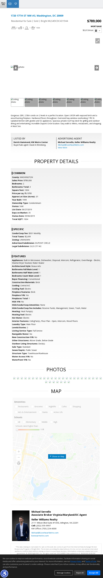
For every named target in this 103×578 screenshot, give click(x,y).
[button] (4, 573)
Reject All (80, 573)
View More (62, 147)
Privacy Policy (75, 561)
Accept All (93, 573)
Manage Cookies (64, 573)
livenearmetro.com (40, 535)
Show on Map (58, 456)
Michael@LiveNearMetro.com (71, 145)
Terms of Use (90, 561)
